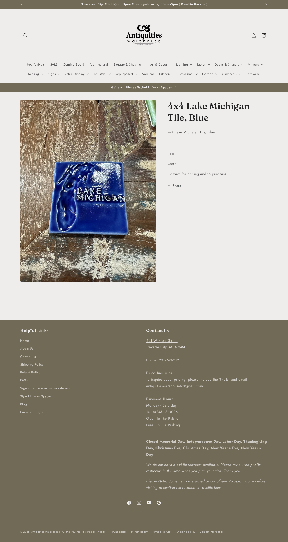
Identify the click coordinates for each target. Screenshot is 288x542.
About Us (27, 348)
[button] (25, 35)
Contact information (212, 531)
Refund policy (118, 531)
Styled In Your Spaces (36, 396)
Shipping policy (185, 531)
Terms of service (162, 531)
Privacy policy (139, 531)
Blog (23, 404)
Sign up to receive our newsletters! (45, 388)
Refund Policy (30, 372)
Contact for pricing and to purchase (197, 174)
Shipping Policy (31, 364)
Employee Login (31, 412)
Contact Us (28, 356)
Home (24, 340)
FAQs (24, 380)
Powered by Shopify (94, 531)
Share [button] (177, 185)
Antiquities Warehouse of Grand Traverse (56, 531)
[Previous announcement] (22, 4)
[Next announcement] (266, 4)
